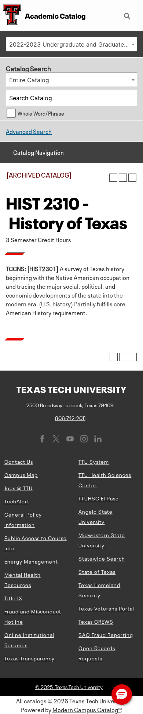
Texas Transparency (29, 658)
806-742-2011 (70, 417)
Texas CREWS (95, 621)
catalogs (35, 700)
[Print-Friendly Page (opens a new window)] (123, 178)
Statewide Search (101, 558)
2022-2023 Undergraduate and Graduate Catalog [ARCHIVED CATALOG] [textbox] (73, 44)
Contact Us (18, 461)
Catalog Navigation (38, 151)
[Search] (129, 98)
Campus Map (21, 474)
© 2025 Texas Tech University (69, 686)
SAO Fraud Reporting (105, 634)
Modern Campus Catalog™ (86, 709)
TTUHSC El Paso (98, 498)
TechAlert (16, 500)
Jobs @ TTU (18, 487)
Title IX (13, 597)
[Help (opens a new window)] (132, 178)
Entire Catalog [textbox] (29, 80)
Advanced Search (29, 131)
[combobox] (71, 44)
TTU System (93, 461)
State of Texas (96, 571)
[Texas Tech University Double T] (10, 15)
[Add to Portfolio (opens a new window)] (113, 178)
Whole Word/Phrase (41, 113)
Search (128, 13)
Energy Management (31, 561)
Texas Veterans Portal (106, 608)
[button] (121, 694)
